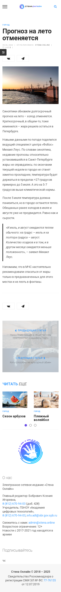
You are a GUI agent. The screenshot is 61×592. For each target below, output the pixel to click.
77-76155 (49, 580)
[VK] (4, 560)
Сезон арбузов (14, 416)
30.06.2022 (7, 45)
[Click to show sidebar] (3, 52)
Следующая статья (29, 358)
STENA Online (42, 45)
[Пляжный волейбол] (46, 400)
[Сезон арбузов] (14, 400)
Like (7, 47)
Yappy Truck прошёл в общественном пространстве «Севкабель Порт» (30, 336)
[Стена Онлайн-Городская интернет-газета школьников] (30, 6)
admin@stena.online (41, 522)
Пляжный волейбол (41, 418)
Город (6, 25)
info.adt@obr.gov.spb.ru (42, 515)
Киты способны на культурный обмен (30, 362)
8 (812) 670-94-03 (14, 503)
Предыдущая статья (32, 330)
